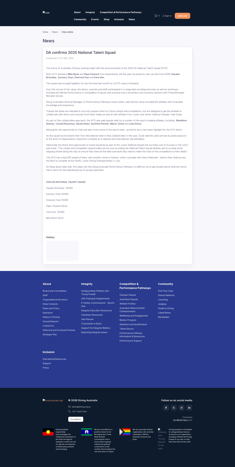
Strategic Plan (50, 334)
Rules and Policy (51, 308)
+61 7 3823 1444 (79, 411)
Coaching (163, 299)
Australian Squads (129, 299)
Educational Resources (54, 359)
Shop (106, 19)
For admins (76, 419)
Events (95, 19)
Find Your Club (165, 290)
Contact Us (48, 325)
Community (80, 19)
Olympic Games (128, 295)
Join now (182, 15)
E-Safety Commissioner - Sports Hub (97, 304)
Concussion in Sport (91, 323)
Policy (46, 367)
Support (47, 363)
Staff (45, 295)
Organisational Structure (55, 299)
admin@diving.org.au (81, 407)
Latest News (164, 312)
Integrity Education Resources (96, 310)
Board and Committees (54, 290)
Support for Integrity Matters (95, 328)
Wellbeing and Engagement (134, 315)
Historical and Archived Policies (59, 330)
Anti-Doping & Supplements (95, 298)
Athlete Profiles (127, 303)
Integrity (90, 12)
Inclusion (119, 19)
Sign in (168, 15)
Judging (162, 304)
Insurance (48, 312)
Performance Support (131, 340)
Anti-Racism (87, 319)
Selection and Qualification (133, 324)
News (132, 19)
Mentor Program (128, 320)
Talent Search (127, 328)
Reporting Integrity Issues (94, 332)
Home (45, 32)
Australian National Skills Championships (132, 310)
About (77, 12)
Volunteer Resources (92, 314)
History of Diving (51, 317)
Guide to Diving (166, 308)
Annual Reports (50, 321)
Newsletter (163, 317)
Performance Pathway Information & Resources (132, 335)
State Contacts (50, 304)
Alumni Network (166, 295)
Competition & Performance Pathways (120, 12)
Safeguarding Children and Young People (95, 292)
